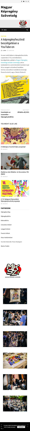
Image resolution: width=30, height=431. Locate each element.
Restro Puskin (5, 246)
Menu (5, 30)
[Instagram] (28, 1)
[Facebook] (22, 1)
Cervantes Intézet (6, 225)
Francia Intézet (5, 233)
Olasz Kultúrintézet (6, 237)
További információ (11, 427)
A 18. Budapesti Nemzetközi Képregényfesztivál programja (10, 200)
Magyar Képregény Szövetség (9, 11)
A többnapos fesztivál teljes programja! (13, 147)
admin (4, 50)
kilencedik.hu (5, 220)
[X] (26, 1)
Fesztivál (3, 36)
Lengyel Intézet (5, 229)
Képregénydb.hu (6, 216)
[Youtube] (24, 1)
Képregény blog (5, 212)
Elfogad (21, 427)
